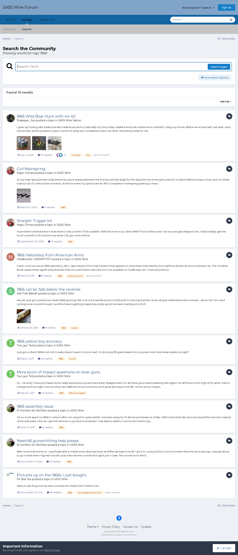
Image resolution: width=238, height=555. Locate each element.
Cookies (146, 526)
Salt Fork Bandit (27, 293)
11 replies (49, 207)
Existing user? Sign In (197, 7)
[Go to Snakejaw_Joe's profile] (11, 118)
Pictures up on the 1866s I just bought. (52, 475)
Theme (92, 526)
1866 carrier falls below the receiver (49, 289)
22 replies (55, 461)
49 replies (55, 492)
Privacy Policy (111, 526)
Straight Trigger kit (34, 221)
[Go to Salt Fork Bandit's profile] (11, 291)
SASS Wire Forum (20, 7)
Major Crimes (25, 173)
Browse (10, 19)
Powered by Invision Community (119, 534)
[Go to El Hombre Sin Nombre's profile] (11, 408)
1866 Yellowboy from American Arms (50, 255)
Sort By (225, 102)
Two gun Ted (25, 345)
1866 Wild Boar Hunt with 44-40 (46, 116)
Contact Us (130, 526)
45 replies (47, 392)
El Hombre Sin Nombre (32, 410)
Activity (27, 19)
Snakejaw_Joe (26, 120)
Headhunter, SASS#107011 (34, 259)
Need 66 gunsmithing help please (48, 441)
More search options (216, 77)
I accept (225, 548)
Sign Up (226, 7)
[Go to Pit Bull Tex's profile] (11, 477)
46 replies (46, 358)
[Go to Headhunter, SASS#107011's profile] (11, 257)
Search (26, 29)
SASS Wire (64, 173)
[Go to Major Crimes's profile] (11, 171)
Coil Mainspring (31, 169)
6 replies (46, 275)
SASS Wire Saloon (69, 120)
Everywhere (215, 19)
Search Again (219, 66)
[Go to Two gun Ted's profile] (11, 343)
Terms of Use (52, 550)
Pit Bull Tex (24, 479)
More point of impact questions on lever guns (58, 372)
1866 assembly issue (35, 406)
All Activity (9, 29)
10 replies (46, 154)
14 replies (47, 427)
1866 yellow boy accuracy (39, 341)
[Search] (231, 20)
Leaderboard (46, 19)
